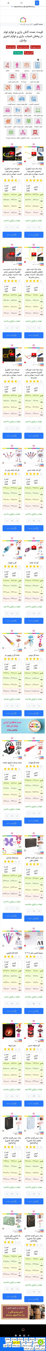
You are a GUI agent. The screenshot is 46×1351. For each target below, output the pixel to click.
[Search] (21, 3)
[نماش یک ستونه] (41, 59)
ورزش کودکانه (29, 1348)
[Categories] (31, 3)
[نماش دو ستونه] (38, 59)
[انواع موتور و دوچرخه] (22, 98)
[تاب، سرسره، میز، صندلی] (35, 132)
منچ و (5, 1345)
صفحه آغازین (38, 24)
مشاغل (7, 1339)
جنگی (26, 1339)
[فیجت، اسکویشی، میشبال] (23, 132)
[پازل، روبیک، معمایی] (18, 121)
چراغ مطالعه (16, 1345)
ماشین (23, 1342)
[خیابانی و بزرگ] (8, 121)
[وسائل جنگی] (28, 87)
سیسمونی (36, 1342)
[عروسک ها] (24, 76)
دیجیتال (31, 1339)
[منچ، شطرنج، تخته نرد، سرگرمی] (38, 110)
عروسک (14, 1339)
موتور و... (36, 1345)
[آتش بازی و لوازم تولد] (18, 87)
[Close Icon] (2, 3)
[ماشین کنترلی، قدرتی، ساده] (12, 76)
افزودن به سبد (32, 235)
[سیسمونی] (26, 65)
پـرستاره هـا (18, 52)
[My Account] (8, 3)
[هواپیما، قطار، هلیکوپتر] (7, 87)
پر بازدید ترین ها (23, 47)
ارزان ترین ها (11, 47)
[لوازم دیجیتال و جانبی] (37, 65)
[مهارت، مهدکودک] (38, 121)
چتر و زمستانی (26, 1345)
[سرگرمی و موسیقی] (7, 110)
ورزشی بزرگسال (40, 1348)
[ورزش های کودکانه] (17, 110)
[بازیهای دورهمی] (28, 121)
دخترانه (20, 1339)
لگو (10, 1345)
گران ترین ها (29, 52)
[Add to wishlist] (34, 145)
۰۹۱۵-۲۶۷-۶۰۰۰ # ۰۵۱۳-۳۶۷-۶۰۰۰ (24, 6)
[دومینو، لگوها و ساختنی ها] (11, 98)
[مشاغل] (7, 65)
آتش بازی (16, 1342)
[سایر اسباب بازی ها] (11, 132)
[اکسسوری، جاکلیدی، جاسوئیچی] (33, 98)
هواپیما (42, 1345)
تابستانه (29, 1342)
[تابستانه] (17, 65)
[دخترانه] (38, 87)
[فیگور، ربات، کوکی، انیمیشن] (34, 76)
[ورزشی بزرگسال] (27, 110)
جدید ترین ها (35, 47)
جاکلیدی (9, 1342)
